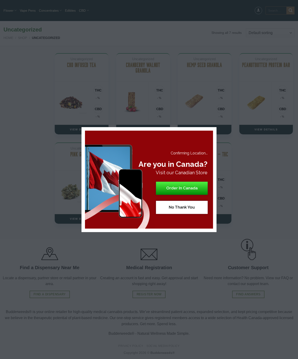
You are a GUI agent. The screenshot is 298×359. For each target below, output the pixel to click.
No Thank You (182, 207)
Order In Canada (182, 188)
